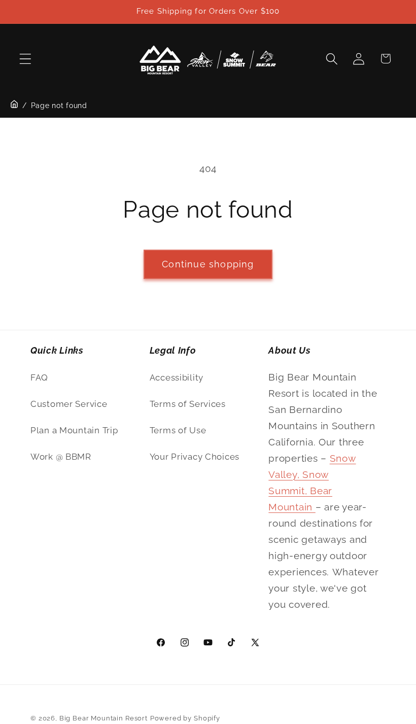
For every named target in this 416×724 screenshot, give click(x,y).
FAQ (39, 377)
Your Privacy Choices (194, 457)
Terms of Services (188, 404)
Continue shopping (208, 264)
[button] (25, 58)
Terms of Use (178, 430)
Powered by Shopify (185, 718)
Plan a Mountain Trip (74, 430)
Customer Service (69, 404)
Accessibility (176, 377)
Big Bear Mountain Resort (103, 718)
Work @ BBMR (60, 457)
